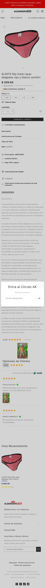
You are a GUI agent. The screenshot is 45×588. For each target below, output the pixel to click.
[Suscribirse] (39, 298)
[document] (22, 294)
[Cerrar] (40, 285)
